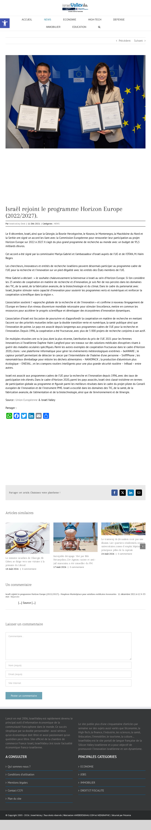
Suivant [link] (138, 40)
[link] (75, 7)
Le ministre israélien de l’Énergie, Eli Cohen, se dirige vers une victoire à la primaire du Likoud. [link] (25, 562)
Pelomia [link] (127, 815)
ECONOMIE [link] (87, 766)
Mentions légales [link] (18, 782)
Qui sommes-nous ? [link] (19, 766)
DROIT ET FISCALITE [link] (92, 790)
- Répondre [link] (14, 596)
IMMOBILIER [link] (87, 782)
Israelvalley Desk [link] (17, 223)
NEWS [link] (56, 223)
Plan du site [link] (14, 798)
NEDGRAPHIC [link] (103, 815)
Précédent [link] (125, 40)
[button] (8, 546)
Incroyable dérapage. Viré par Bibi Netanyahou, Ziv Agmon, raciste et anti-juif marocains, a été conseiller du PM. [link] (74, 560)
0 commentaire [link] (29, 568)
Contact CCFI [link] (15, 790)
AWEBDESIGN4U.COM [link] (84, 815)
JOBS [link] (83, 774)
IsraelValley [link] (36, 815)
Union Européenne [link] (27, 400)
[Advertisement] (75, 180)
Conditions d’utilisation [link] (21, 774)
